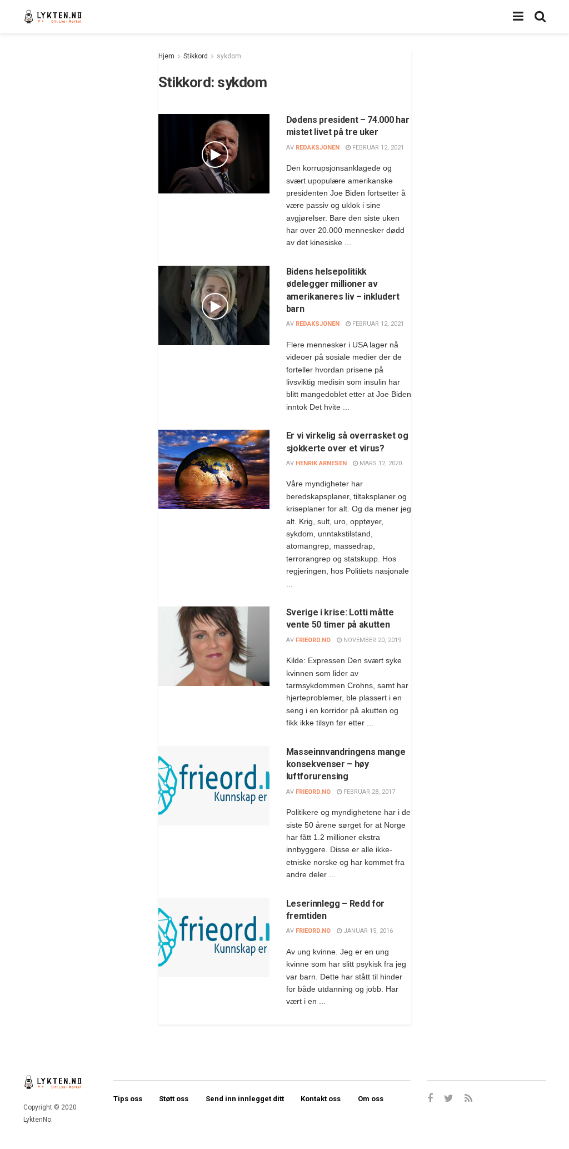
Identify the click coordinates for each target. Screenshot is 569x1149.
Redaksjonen (318, 147)
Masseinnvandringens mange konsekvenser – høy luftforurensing (346, 764)
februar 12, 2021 (377, 147)
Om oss (370, 1099)
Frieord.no (313, 640)
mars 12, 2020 (380, 463)
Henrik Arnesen (321, 463)
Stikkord (195, 56)
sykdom (229, 56)
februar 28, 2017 (368, 791)
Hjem (166, 56)
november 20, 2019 (371, 640)
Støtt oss (173, 1099)
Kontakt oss (321, 1099)
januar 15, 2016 (367, 930)
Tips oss (127, 1099)
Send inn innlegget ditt (245, 1099)
